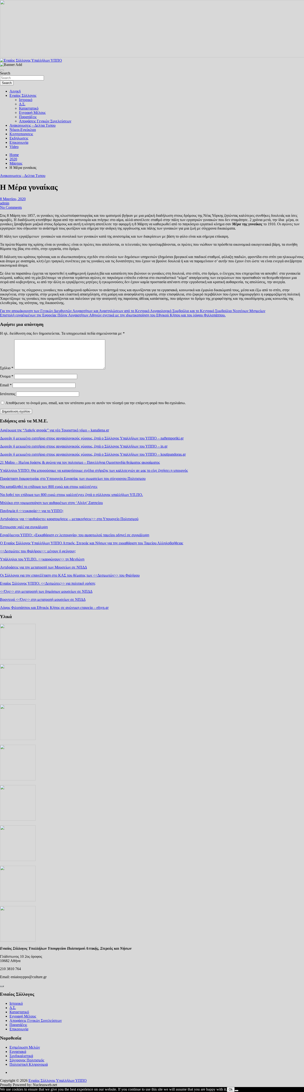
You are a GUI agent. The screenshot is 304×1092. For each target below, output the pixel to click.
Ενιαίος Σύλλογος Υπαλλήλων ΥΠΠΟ (57, 1080)
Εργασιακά (18, 1052)
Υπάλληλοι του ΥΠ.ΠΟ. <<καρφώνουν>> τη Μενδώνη (42, 559)
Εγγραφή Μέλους (32, 113)
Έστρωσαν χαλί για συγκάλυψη (24, 527)
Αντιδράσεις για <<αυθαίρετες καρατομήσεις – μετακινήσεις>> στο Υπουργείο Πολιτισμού (69, 519)
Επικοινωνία (19, 142)
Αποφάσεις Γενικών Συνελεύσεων (45, 121)
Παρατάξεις (28, 117)
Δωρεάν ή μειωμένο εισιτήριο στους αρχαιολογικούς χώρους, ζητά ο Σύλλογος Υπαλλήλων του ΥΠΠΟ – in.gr (83, 446)
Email (6, 385)
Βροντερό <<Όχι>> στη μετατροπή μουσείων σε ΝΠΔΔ (43, 599)
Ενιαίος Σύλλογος (23, 95)
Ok (231, 1089)
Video (14, 147)
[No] (236, 1090)
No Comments (11, 207)
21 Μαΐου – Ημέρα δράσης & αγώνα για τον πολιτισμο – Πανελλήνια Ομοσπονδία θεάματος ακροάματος (80, 462)
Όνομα (6, 376)
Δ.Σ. (22, 104)
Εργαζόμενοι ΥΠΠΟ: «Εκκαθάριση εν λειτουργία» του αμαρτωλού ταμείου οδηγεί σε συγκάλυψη (74, 535)
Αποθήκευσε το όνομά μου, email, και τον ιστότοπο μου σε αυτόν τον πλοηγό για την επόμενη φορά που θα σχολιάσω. (95, 403)
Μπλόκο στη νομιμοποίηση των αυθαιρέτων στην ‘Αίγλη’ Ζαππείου (51, 503)
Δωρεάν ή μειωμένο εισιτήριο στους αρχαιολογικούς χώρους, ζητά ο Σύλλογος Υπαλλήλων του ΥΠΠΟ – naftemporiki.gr (92, 438)
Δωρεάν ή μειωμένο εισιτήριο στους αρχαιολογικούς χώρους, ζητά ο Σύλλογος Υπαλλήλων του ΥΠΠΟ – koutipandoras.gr (93, 454)
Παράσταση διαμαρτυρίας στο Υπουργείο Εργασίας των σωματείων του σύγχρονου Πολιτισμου (73, 479)
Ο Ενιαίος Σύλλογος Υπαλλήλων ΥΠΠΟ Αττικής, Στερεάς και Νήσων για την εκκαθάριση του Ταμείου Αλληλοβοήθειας (91, 543)
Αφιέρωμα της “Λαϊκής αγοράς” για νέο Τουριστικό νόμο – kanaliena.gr (54, 430)
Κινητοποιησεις (21, 134)
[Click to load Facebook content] (2, 986)
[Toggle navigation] (2, 70)
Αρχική (15, 91)
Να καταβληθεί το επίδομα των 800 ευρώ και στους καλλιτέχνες (48, 487)
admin (4, 203)
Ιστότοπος (7, 394)
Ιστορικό (25, 100)
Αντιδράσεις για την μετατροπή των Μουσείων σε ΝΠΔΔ (43, 567)
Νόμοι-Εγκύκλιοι (23, 130)
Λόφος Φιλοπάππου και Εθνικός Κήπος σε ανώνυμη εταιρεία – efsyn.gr (54, 608)
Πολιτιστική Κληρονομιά (29, 1064)
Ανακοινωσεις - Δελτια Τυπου (22, 176)
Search (5, 73)
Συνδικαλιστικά (21, 1056)
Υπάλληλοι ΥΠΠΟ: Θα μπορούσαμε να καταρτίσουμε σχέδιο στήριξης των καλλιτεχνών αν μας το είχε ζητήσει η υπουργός (94, 470)
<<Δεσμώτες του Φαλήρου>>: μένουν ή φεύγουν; (38, 551)
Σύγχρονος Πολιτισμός (27, 1060)
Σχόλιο (6, 368)
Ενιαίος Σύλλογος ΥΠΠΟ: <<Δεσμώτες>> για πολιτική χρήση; (47, 583)
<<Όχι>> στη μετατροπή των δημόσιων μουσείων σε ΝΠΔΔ (46, 591)
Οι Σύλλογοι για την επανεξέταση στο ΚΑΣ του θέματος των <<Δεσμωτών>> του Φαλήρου (70, 575)
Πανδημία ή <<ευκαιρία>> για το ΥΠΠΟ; (31, 511)
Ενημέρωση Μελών (25, 1047)
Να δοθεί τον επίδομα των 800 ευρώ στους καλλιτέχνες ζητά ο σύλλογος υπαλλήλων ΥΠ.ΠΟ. (71, 495)
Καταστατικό (28, 108)
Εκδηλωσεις (19, 138)
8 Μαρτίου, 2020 (13, 199)
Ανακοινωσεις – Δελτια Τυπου (33, 125)
